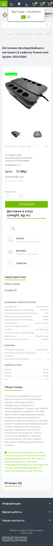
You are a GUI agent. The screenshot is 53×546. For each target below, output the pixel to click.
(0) (29, 146)
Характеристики (15, 277)
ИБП (40, 34)
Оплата (20, 238)
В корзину (26, 204)
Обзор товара (12, 283)
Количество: (10, 191)
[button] (26, 5)
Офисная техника (25, 34)
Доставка (21, 250)
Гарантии (21, 263)
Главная (8, 34)
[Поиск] (47, 25)
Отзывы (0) (10, 290)
